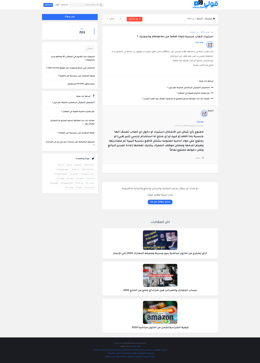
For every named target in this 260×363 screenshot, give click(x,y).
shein (61, 165)
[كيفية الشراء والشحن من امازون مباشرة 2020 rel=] (160, 313)
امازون (80, 179)
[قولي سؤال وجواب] (203, 5)
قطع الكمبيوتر (67, 183)
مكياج (79, 188)
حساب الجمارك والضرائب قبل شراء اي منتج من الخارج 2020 (160, 290)
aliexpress (88, 165)
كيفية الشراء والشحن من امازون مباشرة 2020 (160, 327)
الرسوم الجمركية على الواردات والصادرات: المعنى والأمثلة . (130, 353)
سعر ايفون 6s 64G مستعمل (81, 84)
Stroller (75, 170)
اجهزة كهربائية (62, 170)
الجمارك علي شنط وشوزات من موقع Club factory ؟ (70, 68)
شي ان (89, 183)
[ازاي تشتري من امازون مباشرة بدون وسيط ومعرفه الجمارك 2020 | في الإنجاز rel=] (160, 241)
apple (78, 165)
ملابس (69, 188)
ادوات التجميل (87, 174)
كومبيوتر (54, 183)
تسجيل (48, 5)
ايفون (70, 179)
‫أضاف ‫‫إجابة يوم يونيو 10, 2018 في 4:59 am (189, 126)
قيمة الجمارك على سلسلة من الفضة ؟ (76, 76)
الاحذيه (90, 179)
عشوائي (90, 49)
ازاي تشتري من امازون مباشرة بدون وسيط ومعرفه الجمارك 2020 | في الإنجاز (160, 253)
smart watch (87, 170)
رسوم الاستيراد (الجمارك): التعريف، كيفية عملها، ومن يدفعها (130, 357)
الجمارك (193, 32)
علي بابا (79, 183)
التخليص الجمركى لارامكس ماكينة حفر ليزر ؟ (188, 88)
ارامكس (74, 174)
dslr (69, 165)
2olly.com (136, 347)
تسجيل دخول (61, 5)
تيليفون (60, 179)
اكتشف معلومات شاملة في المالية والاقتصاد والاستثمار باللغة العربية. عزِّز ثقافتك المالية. (130, 350)
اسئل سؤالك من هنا (160, 202)
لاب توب (89, 188)
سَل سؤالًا (70, 17)
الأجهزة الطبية (61, 174)
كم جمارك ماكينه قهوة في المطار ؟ (193, 93)
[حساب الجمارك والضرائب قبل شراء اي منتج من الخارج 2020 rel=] (160, 276)
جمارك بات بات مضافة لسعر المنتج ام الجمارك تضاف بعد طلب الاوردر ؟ (176, 99)
